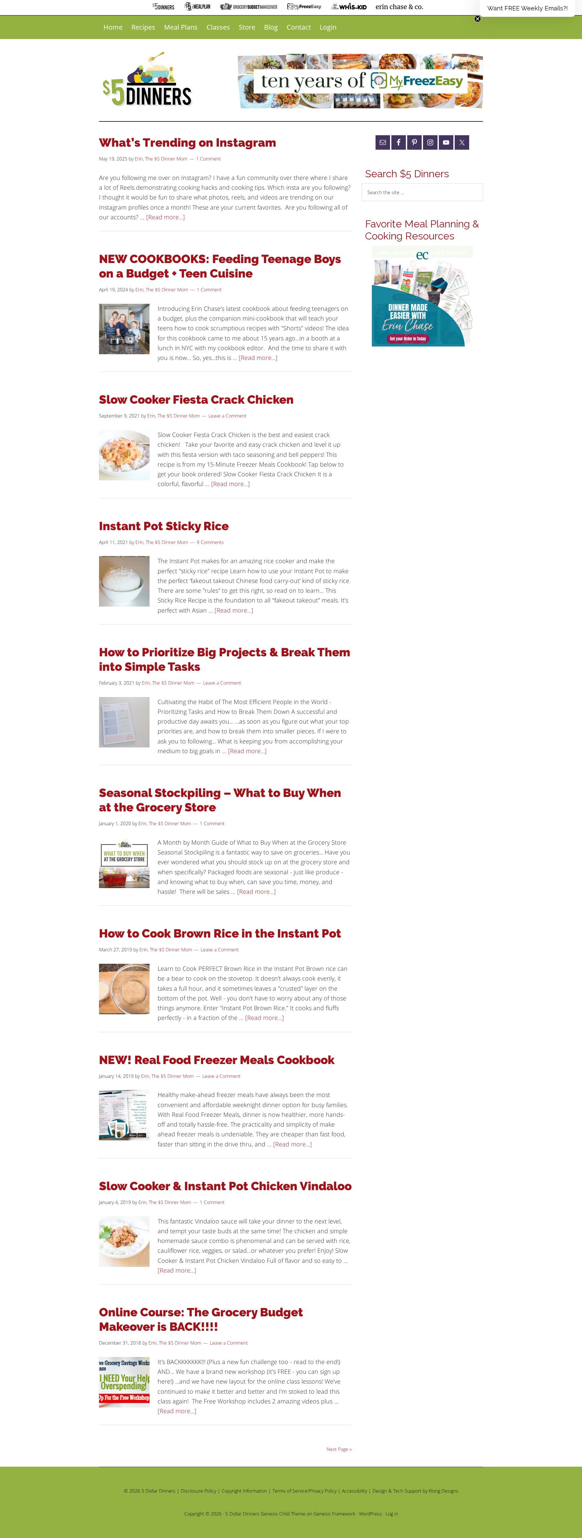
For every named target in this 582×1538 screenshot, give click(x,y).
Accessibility (354, 1491)
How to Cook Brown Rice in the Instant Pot (220, 933)
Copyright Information (244, 1491)
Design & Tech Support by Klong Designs (415, 1491)
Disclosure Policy (198, 1491)
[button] (527, 8)
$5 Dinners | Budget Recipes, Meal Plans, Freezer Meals (148, 79)
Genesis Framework (334, 1513)
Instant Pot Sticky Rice (164, 526)
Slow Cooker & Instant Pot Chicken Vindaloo (225, 1186)
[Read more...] (165, 217)
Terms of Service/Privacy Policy (304, 1491)
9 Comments (210, 542)
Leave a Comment (227, 415)
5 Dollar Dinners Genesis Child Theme (265, 1513)
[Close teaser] (477, 18)
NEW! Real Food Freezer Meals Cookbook (216, 1060)
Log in (392, 1513)
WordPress (370, 1513)
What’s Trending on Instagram (187, 142)
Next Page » (339, 1449)
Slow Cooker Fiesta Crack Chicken (196, 399)
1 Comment (208, 158)
